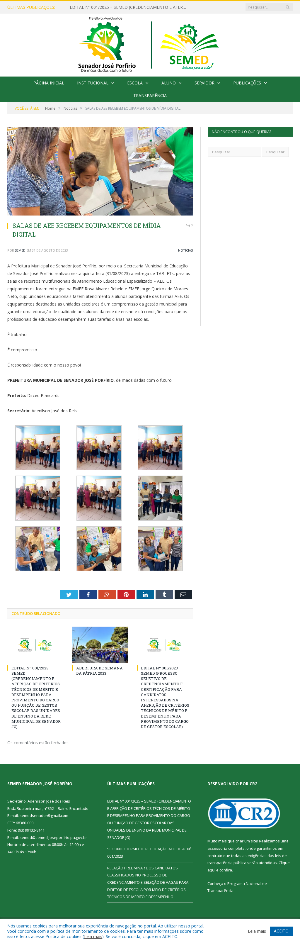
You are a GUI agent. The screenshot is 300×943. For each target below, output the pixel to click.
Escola (135, 83)
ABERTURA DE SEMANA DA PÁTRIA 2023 (99, 670)
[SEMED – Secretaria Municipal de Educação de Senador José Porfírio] (150, 43)
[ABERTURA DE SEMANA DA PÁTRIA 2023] (100, 645)
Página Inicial (48, 83)
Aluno (168, 83)
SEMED (20, 250)
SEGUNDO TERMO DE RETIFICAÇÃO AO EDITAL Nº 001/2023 (128, 7)
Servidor (204, 83)
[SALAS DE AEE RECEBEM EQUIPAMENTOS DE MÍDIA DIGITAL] (100, 172)
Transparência (150, 95)
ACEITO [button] (281, 931)
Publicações (247, 83)
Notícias (185, 250)
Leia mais (93, 936)
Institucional (92, 83)
